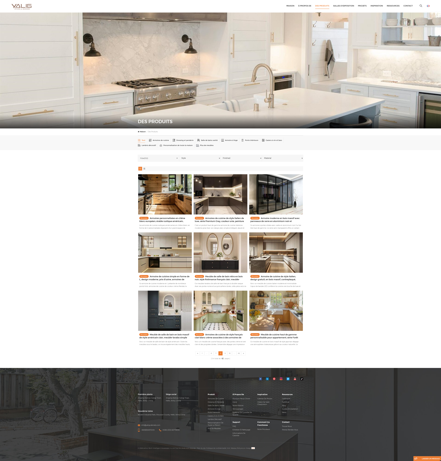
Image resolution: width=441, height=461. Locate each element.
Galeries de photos (264, 399)
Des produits (322, 6)
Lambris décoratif (149, 145)
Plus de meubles (206, 145)
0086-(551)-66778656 (171, 430)
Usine (235, 402)
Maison (290, 6)
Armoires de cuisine (161, 140)
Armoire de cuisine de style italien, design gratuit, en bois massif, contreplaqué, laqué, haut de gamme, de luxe (273, 278)
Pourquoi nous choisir (241, 399)
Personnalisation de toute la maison (178, 145)
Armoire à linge (231, 140)
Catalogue (286, 399)
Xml (228, 448)
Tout (143, 140)
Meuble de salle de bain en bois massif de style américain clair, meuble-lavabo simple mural (164, 336)
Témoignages (238, 409)
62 (239, 353)
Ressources (393, 6)
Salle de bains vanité (209, 140)
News (284, 412)
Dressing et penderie (185, 140)
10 (229, 353)
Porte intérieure (251, 140)
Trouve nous (287, 426)
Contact (408, 6)
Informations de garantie (239, 434)
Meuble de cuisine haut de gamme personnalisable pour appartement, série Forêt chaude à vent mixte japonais (274, 336)
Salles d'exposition (343, 6)
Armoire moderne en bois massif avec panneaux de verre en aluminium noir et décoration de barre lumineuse (275, 220)
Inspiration (376, 6)
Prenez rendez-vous (290, 430)
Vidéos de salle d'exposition (263, 403)
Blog (284, 405)
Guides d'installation (290, 409)
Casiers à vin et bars (274, 140)
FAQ (234, 426)
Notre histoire (238, 405)
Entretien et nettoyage (241, 430)
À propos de (304, 6)
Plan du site (201, 448)
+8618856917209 (147, 430)
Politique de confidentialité (216, 448)
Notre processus (263, 429)
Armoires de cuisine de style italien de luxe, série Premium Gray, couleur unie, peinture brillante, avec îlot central (219, 220)
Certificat (285, 402)
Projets (362, 6)
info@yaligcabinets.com (150, 425)
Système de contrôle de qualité (242, 413)
